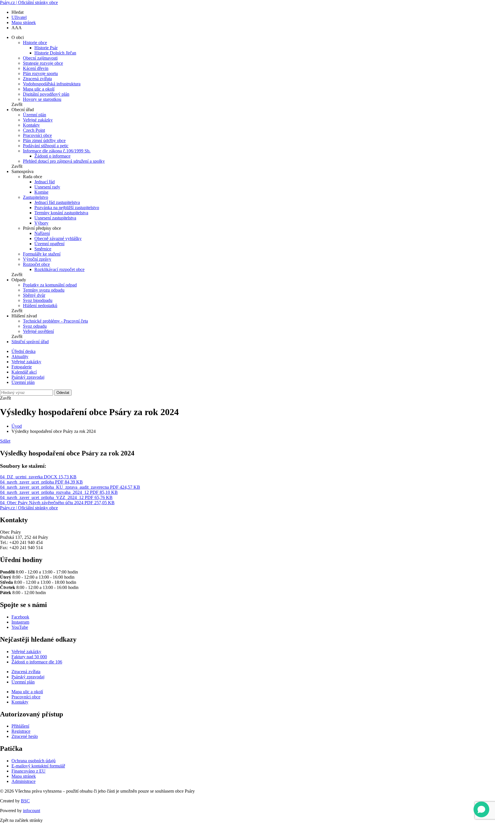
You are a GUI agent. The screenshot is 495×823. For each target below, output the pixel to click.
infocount (31, 810)
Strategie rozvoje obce (43, 63)
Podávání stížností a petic (45, 145)
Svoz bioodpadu (37, 300)
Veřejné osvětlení (38, 331)
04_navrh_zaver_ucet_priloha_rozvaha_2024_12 (59, 492)
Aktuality (19, 356)
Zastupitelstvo (35, 197)
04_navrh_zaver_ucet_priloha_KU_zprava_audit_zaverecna (70, 487)
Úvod (16, 426)
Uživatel (19, 17)
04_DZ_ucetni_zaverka (38, 476)
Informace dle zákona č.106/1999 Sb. (57, 150)
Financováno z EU (28, 771)
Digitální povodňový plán (46, 94)
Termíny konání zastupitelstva (61, 212)
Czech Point (34, 130)
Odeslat (62, 392)
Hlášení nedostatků (40, 305)
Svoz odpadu (35, 326)
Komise (41, 192)
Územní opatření (49, 243)
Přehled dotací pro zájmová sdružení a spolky (64, 161)
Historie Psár (46, 47)
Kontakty (31, 125)
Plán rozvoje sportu (40, 73)
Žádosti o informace (52, 156)
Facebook (20, 616)
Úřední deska (23, 351)
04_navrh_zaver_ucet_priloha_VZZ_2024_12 (56, 497)
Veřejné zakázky (38, 119)
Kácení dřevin (35, 68)
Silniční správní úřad (30, 341)
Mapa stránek (23, 22)
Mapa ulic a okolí (38, 89)
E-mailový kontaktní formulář (38, 765)
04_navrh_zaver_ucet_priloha (41, 482)
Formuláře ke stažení (41, 254)
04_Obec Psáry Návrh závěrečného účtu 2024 (57, 502)
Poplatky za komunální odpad (50, 284)
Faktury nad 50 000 (29, 656)
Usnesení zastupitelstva (55, 217)
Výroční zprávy (37, 259)
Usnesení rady (47, 186)
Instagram (20, 622)
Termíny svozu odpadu (43, 290)
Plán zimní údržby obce (44, 140)
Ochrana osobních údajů (33, 760)
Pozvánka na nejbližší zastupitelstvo (66, 207)
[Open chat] (481, 809)
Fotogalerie (21, 366)
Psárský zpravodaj (27, 377)
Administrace (23, 781)
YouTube (19, 627)
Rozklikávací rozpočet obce (59, 269)
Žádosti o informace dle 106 (36, 661)
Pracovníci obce (37, 135)
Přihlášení (20, 726)
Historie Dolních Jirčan (55, 52)
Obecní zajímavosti (40, 58)
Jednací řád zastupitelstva (57, 202)
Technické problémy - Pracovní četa (55, 321)
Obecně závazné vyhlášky (58, 238)
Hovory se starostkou (42, 99)
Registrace (20, 731)
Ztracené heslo (24, 736)
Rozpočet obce (36, 264)
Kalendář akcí (24, 372)
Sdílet (5, 441)
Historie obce (35, 42)
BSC (25, 800)
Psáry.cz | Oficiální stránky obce (29, 2)
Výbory (41, 223)
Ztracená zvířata (37, 78)
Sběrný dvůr (34, 295)
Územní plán (34, 114)
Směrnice (42, 248)
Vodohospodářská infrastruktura (51, 83)
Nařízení (42, 233)
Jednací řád (44, 181)
